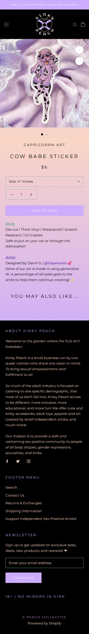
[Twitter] (18, 461)
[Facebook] (7, 461)
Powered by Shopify (44, 623)
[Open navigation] (6, 24)
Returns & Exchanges (23, 503)
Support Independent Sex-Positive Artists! (40, 519)
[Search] (75, 24)
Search (11, 487)
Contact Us (14, 495)
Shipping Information (23, 511)
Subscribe (23, 578)
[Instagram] (28, 461)
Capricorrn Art (44, 145)
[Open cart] (83, 24)
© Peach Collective (44, 617)
